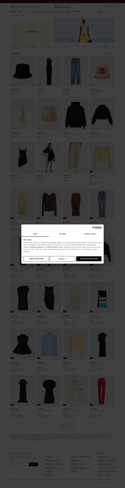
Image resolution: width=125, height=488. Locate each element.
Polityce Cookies (52, 247)
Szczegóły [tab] (62, 234)
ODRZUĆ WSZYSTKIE (36, 259)
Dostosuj (61, 259)
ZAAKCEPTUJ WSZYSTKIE (89, 259)
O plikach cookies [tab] (90, 234)
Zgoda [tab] (35, 234)
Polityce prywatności (37, 247)
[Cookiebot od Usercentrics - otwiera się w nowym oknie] (94, 227)
